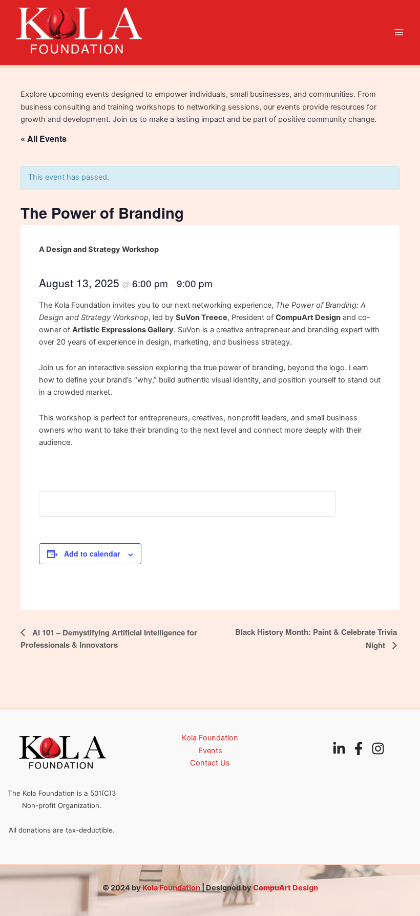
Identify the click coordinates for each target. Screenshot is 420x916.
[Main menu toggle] (399, 32)
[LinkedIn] (339, 748)
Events (210, 750)
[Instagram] (378, 748)
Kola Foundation (210, 737)
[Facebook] (358, 748)
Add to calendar (92, 553)
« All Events (43, 138)
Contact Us (210, 763)
